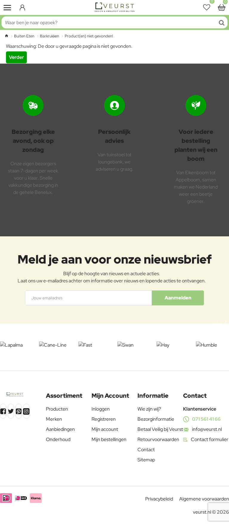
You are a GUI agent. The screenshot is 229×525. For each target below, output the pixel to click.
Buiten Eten (24, 36)
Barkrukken (49, 36)
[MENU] (7, 7)
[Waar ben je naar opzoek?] (222, 22)
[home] (6, 36)
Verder (16, 57)
